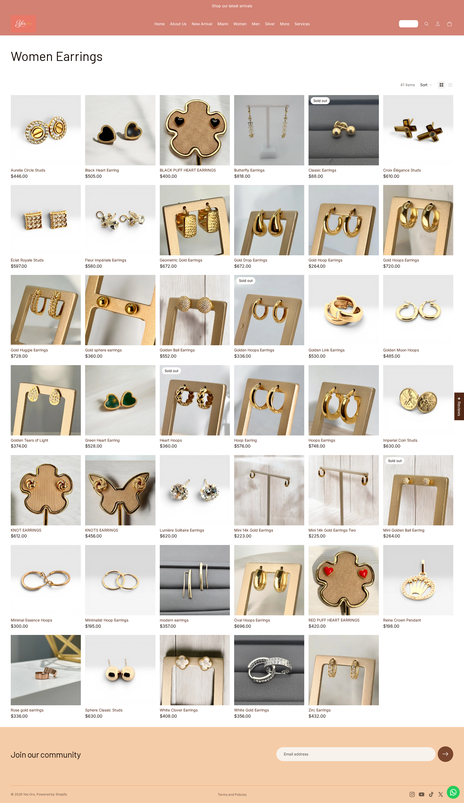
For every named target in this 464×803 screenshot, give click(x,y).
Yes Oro (29, 794)
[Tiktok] (431, 794)
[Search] (426, 24)
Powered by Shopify (52, 794)
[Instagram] (412, 794)
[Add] (73, 157)
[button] (426, 85)
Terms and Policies (232, 795)
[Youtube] (421, 794)
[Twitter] (440, 794)
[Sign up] (445, 754)
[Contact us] (453, 792)
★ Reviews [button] (459, 406)
